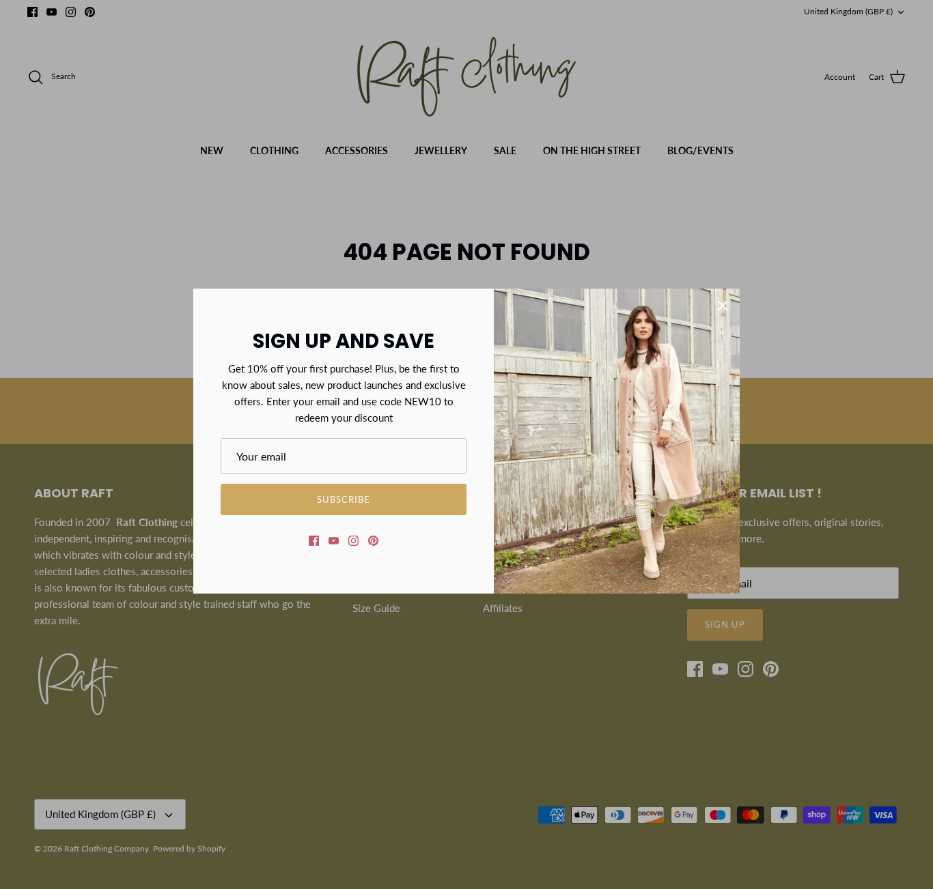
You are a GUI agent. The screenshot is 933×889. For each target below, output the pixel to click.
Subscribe (343, 499)
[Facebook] (314, 541)
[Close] (723, 306)
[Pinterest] (373, 541)
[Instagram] (353, 541)
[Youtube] (334, 541)
